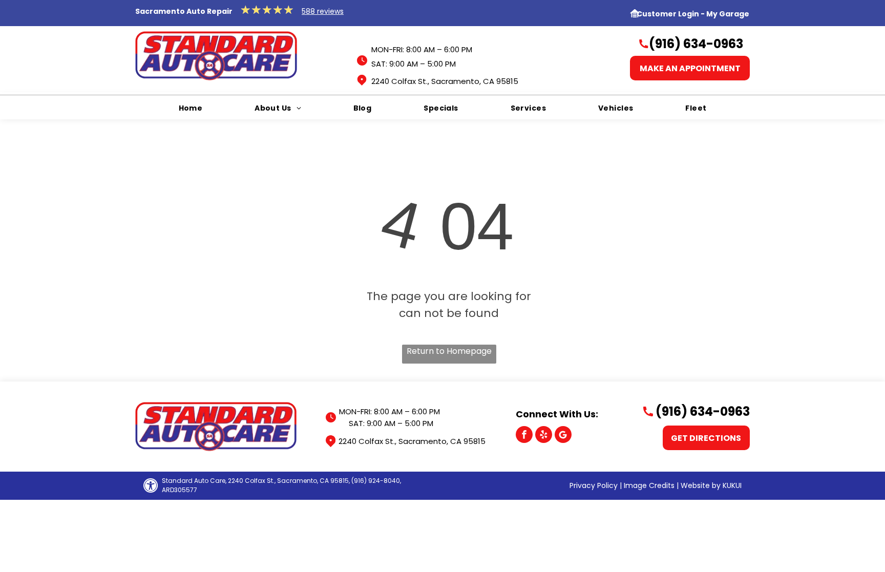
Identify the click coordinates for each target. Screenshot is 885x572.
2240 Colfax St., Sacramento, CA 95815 (444, 81)
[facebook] (524, 436)
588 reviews (323, 11)
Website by (701, 485)
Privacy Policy (594, 485)
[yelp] (543, 436)
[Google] (563, 436)
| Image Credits (647, 485)
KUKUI (732, 485)
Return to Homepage (449, 351)
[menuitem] (191, 108)
